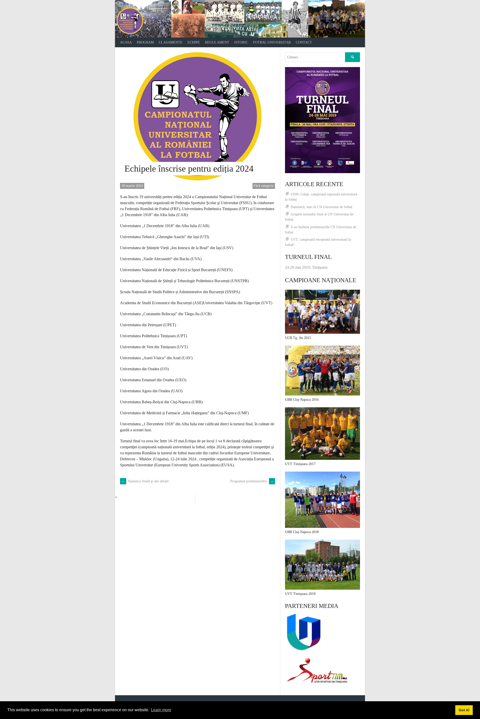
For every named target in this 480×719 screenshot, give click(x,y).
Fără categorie (264, 186)
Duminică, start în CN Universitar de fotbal (321, 207)
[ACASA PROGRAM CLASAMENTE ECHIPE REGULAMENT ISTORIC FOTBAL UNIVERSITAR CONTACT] (240, 19)
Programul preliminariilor (252, 481)
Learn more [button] (161, 710)
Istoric (241, 42)
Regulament (217, 42)
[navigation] (240, 42)
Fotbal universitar (272, 42)
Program (145, 42)
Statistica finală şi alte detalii (145, 481)
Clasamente (170, 42)
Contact (304, 42)
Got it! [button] (464, 710)
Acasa (126, 42)
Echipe (194, 42)
